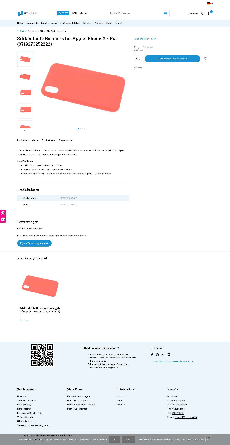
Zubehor (99, 23)
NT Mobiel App (24, 421)
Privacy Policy (24, 404)
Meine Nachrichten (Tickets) (81, 404)
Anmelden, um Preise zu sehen (40, 326)
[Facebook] (152, 355)
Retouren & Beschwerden (30, 413)
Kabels (44, 23)
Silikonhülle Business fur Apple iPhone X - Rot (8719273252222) (40, 310)
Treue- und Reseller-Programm (33, 425)
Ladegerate (32, 23)
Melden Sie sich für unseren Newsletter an (172, 361)
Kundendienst (24, 408)
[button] (78, 128)
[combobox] (138, 13)
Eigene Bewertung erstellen (34, 243)
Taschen (87, 23)
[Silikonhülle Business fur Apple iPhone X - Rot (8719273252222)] (40, 286)
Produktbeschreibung (28, 140)
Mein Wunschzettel (77, 408)
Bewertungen (66, 140)
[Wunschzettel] (202, 13)
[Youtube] (163, 355)
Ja (114, 439)
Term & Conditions (26, 400)
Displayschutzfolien (70, 23)
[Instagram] (157, 355)
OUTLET (63, 13)
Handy (109, 23)
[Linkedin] (169, 355)
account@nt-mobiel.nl (186, 417)
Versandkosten (25, 417)
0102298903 (178, 413)
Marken (83, 13)
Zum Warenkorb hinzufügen (172, 58)
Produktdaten (49, 140)
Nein (128, 439)
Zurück (23, 31)
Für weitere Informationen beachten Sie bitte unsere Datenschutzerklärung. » (173, 439)
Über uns (21, 396)
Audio (54, 23)
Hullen (20, 23)
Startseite (32, 31)
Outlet (119, 23)
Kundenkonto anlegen (78, 396)
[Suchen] (165, 13)
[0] (208, 13)
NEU (74, 13)
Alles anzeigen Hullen (145, 38)
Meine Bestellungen (77, 400)
